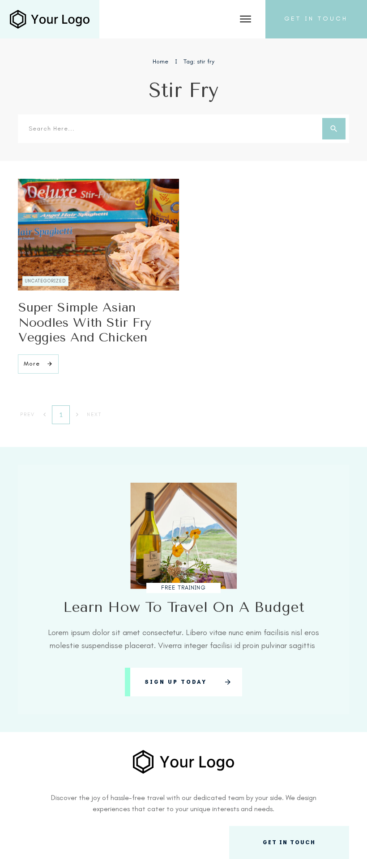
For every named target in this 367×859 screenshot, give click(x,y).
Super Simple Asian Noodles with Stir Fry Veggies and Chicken (84, 322)
